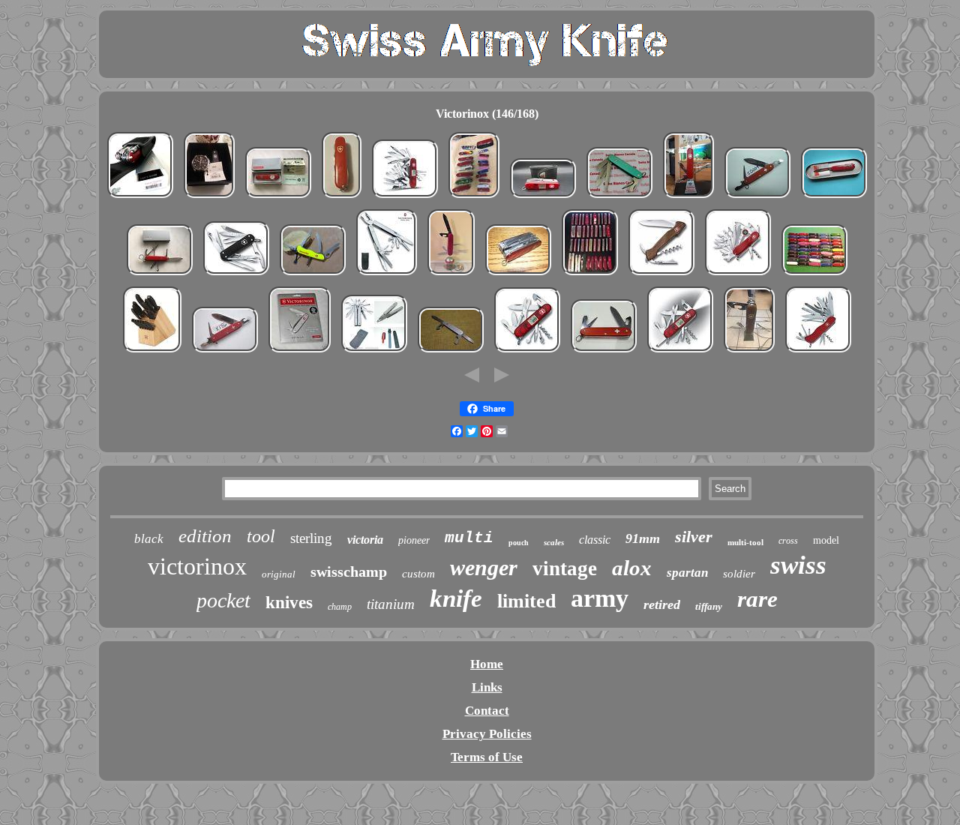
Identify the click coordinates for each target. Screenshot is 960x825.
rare (757, 599)
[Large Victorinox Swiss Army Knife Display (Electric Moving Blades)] (451, 275)
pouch (518, 542)
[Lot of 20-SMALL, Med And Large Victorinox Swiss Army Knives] (474, 197)
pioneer (414, 540)
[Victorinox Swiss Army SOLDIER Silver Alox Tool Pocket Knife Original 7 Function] (299, 352)
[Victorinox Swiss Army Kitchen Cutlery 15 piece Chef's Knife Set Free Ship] (152, 352)
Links (487, 687)
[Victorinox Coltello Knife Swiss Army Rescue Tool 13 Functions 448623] (313, 275)
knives (289, 602)
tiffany (708, 606)
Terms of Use (487, 757)
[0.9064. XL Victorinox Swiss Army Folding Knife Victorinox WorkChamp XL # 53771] (818, 352)
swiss (798, 565)
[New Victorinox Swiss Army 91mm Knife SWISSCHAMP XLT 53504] (518, 275)
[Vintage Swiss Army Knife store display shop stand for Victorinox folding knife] (688, 197)
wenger (484, 567)
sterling (311, 538)
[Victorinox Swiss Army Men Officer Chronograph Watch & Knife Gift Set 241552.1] (209, 197)
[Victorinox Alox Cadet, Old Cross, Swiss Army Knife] (451, 352)
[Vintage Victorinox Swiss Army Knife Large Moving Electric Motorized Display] (749, 352)
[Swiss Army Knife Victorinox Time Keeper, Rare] (278, 197)
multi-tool (746, 542)
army (599, 598)
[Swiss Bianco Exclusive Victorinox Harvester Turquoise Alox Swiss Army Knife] (619, 197)
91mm (643, 538)
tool (261, 536)
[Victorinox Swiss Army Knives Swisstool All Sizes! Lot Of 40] (590, 275)
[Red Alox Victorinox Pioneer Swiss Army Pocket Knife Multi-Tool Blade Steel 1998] (757, 197)
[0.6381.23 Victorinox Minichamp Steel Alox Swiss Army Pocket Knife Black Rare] (236, 275)
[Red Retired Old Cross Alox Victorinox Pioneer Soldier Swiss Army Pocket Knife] (225, 352)
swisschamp (348, 571)
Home (486, 664)
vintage (564, 568)
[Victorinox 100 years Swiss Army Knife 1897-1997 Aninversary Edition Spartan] (834, 197)
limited (526, 601)
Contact (487, 711)
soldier (739, 574)
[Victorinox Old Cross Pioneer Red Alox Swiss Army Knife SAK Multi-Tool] (603, 352)
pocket (223, 600)
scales (554, 542)
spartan (687, 573)
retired (662, 604)
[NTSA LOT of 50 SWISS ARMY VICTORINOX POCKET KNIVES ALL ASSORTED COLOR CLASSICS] (814, 275)
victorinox (197, 566)
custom (418, 574)
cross (788, 541)
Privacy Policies (487, 734)
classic (594, 539)
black (149, 539)
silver (693, 536)
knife (456, 598)
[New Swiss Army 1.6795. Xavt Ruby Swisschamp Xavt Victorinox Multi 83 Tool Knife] (405, 197)
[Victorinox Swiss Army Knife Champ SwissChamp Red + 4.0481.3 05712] (140, 197)
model (826, 540)
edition (205, 536)
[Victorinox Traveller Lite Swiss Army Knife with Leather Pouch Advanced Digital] (543, 197)
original (279, 574)
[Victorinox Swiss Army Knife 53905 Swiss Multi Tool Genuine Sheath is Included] (386, 275)
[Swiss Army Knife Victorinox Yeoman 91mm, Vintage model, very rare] (159, 275)
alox (632, 568)
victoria (365, 539)
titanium (391, 604)
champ (340, 607)
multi (469, 538)
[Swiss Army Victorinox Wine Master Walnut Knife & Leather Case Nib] (661, 275)
